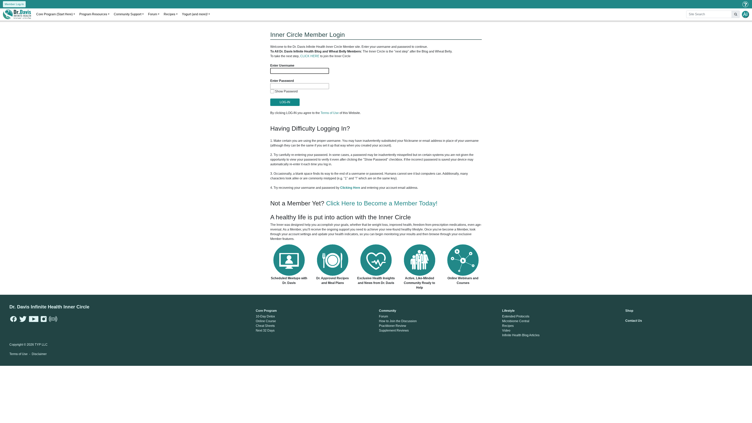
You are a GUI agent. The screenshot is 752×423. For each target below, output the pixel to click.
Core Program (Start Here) (54, 14)
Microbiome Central (515, 321)
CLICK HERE (309, 56)
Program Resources (93, 14)
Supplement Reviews (394, 330)
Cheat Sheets (265, 325)
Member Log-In (14, 4)
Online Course (266, 321)
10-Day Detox (265, 316)
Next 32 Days (265, 330)
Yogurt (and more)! (195, 14)
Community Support (127, 14)
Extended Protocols (515, 316)
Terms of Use (330, 113)
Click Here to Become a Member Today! (381, 203)
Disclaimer (39, 354)
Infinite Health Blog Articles (521, 335)
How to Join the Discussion (398, 321)
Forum (152, 14)
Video (506, 330)
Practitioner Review (392, 325)
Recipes (169, 14)
